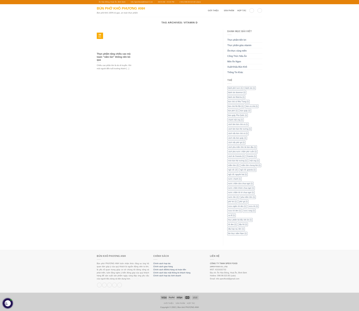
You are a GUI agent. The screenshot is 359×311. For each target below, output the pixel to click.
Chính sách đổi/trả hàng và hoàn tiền (169, 270)
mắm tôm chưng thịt (250, 165)
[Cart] (251, 10)
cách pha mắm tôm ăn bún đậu (242, 147)
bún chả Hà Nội (235, 106)
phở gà (243, 202)
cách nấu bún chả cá (238, 133)
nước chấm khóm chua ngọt (241, 188)
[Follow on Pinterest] (119, 285)
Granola (251, 156)
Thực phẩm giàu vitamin (239, 45)
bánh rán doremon (236, 92)
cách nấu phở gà (236, 142)
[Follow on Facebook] (250, 2)
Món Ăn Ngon (234, 61)
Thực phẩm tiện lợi (236, 40)
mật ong (254, 161)
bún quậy (245, 111)
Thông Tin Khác (235, 72)
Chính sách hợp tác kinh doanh (167, 276)
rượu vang (249, 211)
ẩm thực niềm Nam (237, 233)
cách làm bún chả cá (238, 124)
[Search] (259, 10)
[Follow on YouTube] (261, 2)
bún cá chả (252, 106)
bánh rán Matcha (236, 97)
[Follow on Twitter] (255, 2)
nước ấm (233, 197)
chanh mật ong (235, 120)
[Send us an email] (258, 2)
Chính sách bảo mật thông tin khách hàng (171, 273)
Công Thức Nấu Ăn (237, 56)
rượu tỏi (253, 206)
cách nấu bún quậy (237, 138)
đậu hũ (243, 224)
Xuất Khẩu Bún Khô (237, 67)
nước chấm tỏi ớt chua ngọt (241, 192)
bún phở (233, 111)
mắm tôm (233, 165)
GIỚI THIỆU (213, 10)
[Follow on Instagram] (253, 2)
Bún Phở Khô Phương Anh (121, 8)
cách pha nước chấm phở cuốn (242, 152)
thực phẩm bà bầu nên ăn (240, 220)
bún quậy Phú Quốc (237, 115)
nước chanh (234, 179)
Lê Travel (135, 279)
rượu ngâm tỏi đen (237, 206)
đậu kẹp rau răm (236, 229)
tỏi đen (232, 224)
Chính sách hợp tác (162, 263)
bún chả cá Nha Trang (238, 102)
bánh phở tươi (235, 88)
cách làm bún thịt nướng (239, 129)
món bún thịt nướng (237, 161)
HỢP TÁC (241, 10)
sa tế (231, 215)
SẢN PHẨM (229, 10)
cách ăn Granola (236, 156)
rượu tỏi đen (234, 211)
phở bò (232, 202)
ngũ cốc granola (248, 170)
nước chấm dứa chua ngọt (240, 183)
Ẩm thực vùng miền (237, 51)
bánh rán (250, 88)
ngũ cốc (232, 170)
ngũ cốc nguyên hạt (237, 174)
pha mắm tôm (248, 197)
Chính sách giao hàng (163, 266)
